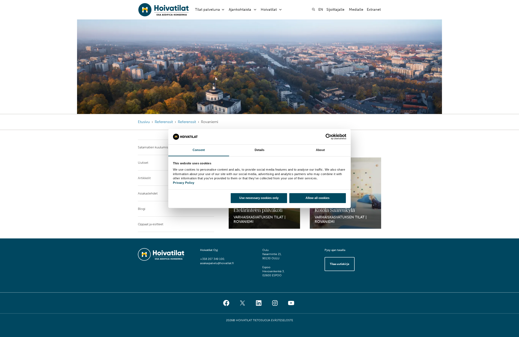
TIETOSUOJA (261, 320)
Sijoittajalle (335, 9)
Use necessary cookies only (259, 198)
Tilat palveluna (207, 9)
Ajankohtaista (240, 9)
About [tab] (320, 150)
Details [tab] (260, 150)
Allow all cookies (317, 198)
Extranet (374, 9)
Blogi (141, 209)
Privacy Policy (183, 182)
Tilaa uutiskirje (339, 264)
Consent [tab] (199, 150)
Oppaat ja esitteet (150, 224)
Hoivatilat (269, 9)
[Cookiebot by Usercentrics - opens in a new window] (328, 137)
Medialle (356, 9)
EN (320, 9)
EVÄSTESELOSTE (282, 320)
